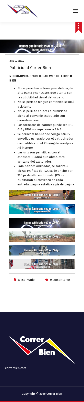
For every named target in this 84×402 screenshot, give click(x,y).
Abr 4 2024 (16, 61)
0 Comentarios (60, 280)
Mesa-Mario (26, 280)
